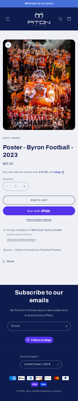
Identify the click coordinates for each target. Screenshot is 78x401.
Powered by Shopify (50, 391)
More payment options (39, 220)
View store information (21, 239)
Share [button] (10, 261)
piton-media (32, 391)
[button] (7, 19)
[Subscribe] (66, 326)
